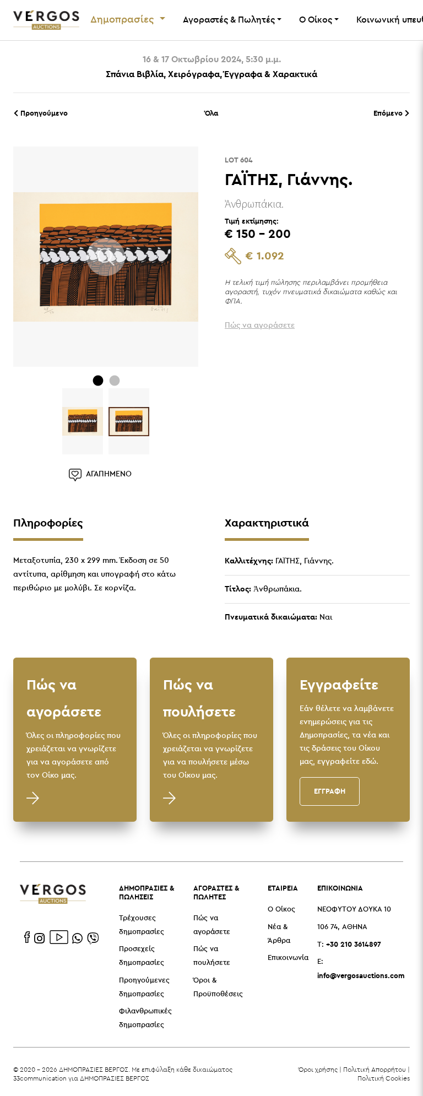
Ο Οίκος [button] (315, 20)
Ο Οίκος (281, 909)
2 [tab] (115, 381)
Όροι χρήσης (318, 1069)
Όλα (211, 112)
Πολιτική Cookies (383, 1078)
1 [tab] (98, 381)
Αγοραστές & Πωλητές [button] (229, 20)
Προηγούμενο (43, 112)
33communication (40, 1078)
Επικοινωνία (288, 958)
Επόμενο (389, 112)
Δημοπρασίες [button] (123, 19)
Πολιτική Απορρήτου (374, 1069)
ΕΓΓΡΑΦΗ (329, 790)
